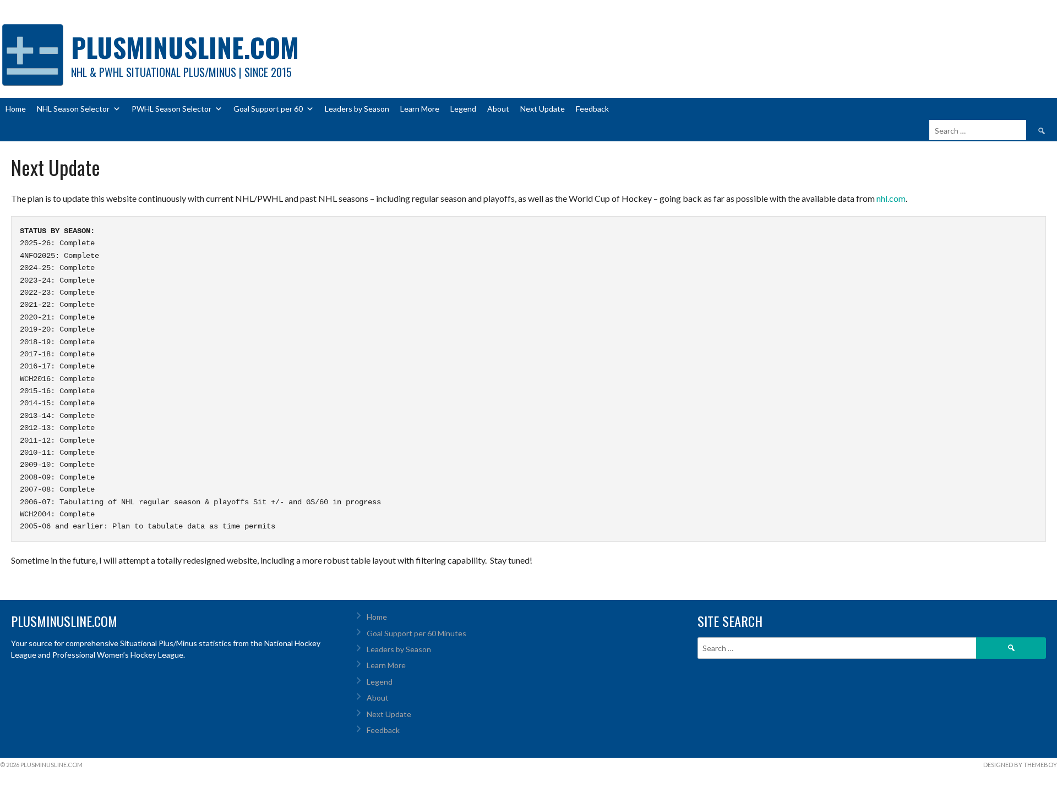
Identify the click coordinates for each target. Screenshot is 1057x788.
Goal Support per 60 (268, 108)
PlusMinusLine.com (185, 47)
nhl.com (891, 198)
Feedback (592, 108)
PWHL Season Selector (171, 108)
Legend (463, 108)
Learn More (419, 108)
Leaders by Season (357, 108)
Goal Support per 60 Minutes (416, 633)
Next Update (542, 108)
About (498, 108)
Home (16, 108)
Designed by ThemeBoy (1020, 764)
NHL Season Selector (73, 108)
